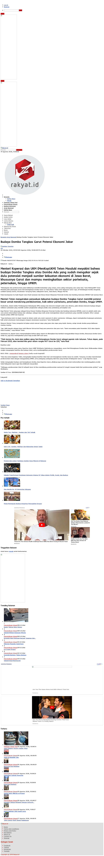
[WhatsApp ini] (8, 257)
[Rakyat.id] (4, 148)
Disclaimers (8, 832)
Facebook (7, 845)
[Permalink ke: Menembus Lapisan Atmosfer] (6, 772)
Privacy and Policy (10, 831)
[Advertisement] (49, 393)
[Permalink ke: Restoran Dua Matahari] (6, 763)
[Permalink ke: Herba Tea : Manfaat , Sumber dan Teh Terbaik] (12, 429)
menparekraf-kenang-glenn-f (19, 353)
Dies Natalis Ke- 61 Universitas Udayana (17, 489)
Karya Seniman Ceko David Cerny (15, 811)
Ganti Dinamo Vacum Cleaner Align (16, 748)
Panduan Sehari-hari (10, 746)
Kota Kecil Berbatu (10, 784)
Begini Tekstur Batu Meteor (13, 627)
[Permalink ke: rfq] (7, 246)
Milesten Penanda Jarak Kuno (14, 644)
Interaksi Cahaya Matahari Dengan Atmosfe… (19, 802)
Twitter (6, 847)
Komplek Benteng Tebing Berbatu (15, 655)
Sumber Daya (5, 405)
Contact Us (7, 836)
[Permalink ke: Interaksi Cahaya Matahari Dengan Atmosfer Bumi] (6, 799)
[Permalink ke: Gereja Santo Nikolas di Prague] (6, 790)
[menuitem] (53, 10)
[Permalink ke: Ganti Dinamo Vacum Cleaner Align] (16, 745)
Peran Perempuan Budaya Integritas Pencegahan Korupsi (23, 504)
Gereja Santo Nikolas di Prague (14, 793)
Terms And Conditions (11, 829)
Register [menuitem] (6, 7)
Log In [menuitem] (6, 5)
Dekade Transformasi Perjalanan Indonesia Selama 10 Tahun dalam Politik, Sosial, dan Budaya (36, 475)
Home (6, 827)
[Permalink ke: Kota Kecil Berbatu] (6, 781)
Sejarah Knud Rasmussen (12, 661)
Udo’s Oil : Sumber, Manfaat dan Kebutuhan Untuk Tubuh (23, 447)
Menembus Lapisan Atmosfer (13, 775)
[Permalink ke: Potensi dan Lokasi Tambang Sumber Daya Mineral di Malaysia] (12, 457)
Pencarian (19, 149)
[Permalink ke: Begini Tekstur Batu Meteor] (16, 621)
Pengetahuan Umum (10, 625)
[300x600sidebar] (13, 602)
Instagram (7, 849)
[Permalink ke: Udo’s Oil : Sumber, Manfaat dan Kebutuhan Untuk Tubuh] (12, 443)
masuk (11, 551)
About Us (7, 834)
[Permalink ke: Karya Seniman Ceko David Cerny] (6, 808)
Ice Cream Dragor (10, 649)
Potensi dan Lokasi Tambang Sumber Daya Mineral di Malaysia (25, 461)
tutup (2, 13)
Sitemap (6, 838)
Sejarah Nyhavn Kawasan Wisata (15, 633)
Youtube (6, 851)
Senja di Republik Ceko (11, 757)
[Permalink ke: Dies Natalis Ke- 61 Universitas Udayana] (12, 486)
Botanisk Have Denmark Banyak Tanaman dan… (20, 638)
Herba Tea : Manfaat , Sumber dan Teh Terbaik (19, 432)
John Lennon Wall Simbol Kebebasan (16, 820)
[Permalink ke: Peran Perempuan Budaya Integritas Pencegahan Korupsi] (12, 500)
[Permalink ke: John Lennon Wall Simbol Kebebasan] (6, 817)
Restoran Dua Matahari (11, 766)
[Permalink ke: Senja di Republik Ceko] (6, 754)
